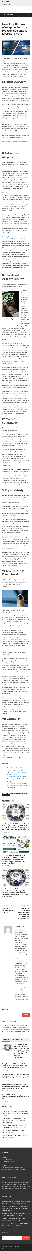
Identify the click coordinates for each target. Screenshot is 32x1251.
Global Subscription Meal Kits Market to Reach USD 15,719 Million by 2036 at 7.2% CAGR (15, 1113)
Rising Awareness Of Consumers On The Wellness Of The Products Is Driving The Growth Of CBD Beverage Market (14, 1065)
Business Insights (12, 793)
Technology (5, 21)
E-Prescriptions (11, 783)
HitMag (19, 1249)
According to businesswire (9, 237)
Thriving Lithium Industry (14, 776)
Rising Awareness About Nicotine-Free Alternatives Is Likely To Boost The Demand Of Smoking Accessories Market (15, 1086)
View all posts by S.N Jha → (21, 1000)
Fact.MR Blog (15, 1246)
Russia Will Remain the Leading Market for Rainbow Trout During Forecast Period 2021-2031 (15, 1096)
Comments (15, 1040)
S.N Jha (15, 37)
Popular (6, 1040)
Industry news (22, 793)
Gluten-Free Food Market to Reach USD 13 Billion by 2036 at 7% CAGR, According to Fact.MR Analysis (15, 1120)
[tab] (6, 1040)
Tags (22, 1040)
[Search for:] (16, 1015)
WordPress (12, 1249)
